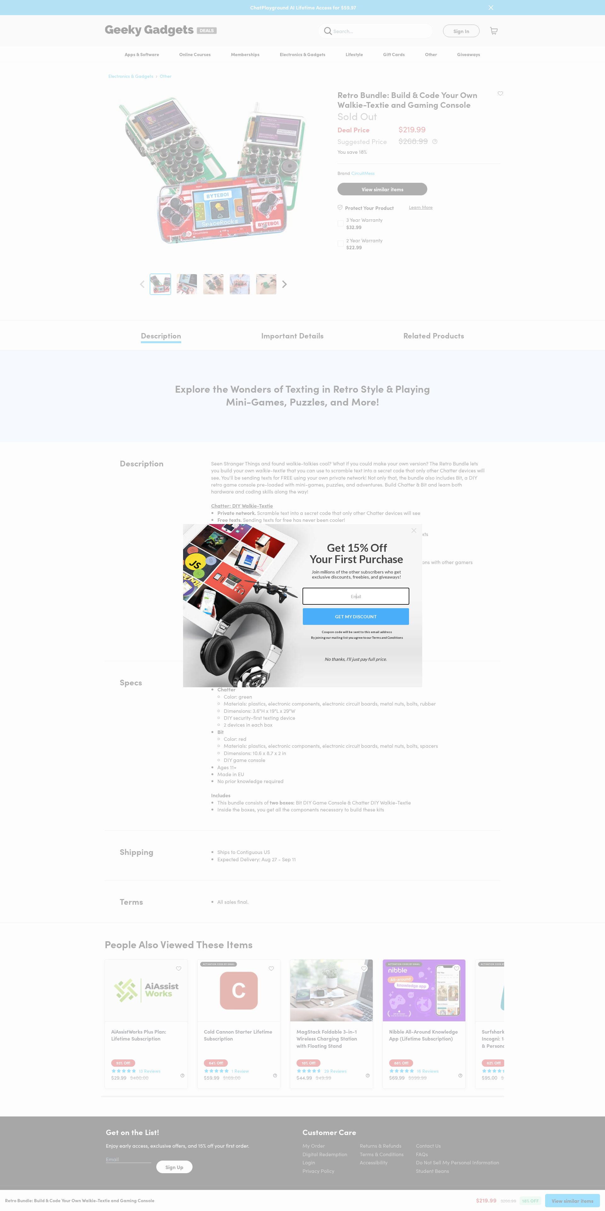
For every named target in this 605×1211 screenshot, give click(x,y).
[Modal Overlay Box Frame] (303, 606)
